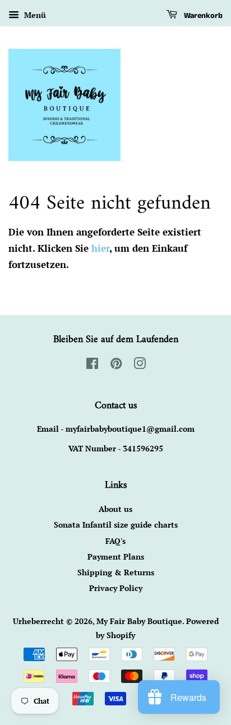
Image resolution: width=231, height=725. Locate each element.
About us (115, 509)
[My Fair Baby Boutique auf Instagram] (139, 365)
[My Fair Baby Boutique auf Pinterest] (116, 365)
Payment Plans (115, 556)
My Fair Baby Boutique (139, 621)
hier (100, 248)
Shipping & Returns (115, 572)
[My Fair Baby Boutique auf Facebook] (92, 365)
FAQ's (115, 540)
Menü (34, 15)
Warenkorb (202, 15)
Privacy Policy (115, 588)
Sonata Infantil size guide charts (116, 524)
